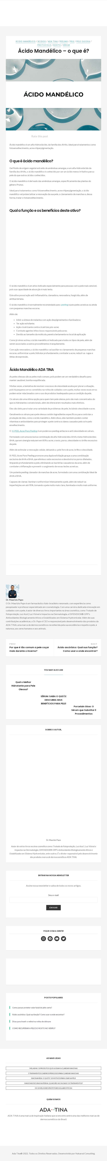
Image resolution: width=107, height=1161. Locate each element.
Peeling (64, 41)
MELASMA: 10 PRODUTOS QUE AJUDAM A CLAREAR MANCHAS (53, 1068)
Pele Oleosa (83, 41)
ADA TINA (53, 41)
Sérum (66, 45)
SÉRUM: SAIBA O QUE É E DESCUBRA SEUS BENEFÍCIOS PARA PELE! (53, 700)
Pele (72, 41)
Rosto (57, 45)
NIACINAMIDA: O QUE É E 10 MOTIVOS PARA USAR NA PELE (53, 1078)
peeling (64, 304)
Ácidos (42, 41)
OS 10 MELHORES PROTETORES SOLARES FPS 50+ (53, 1088)
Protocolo (44, 45)
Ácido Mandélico (26, 41)
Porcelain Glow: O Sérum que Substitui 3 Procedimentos (83, 710)
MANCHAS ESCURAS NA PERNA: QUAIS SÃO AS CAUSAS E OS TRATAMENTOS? (53, 1083)
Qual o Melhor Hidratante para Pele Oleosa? (23, 686)
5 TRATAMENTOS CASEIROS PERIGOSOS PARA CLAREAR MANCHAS (53, 1073)
